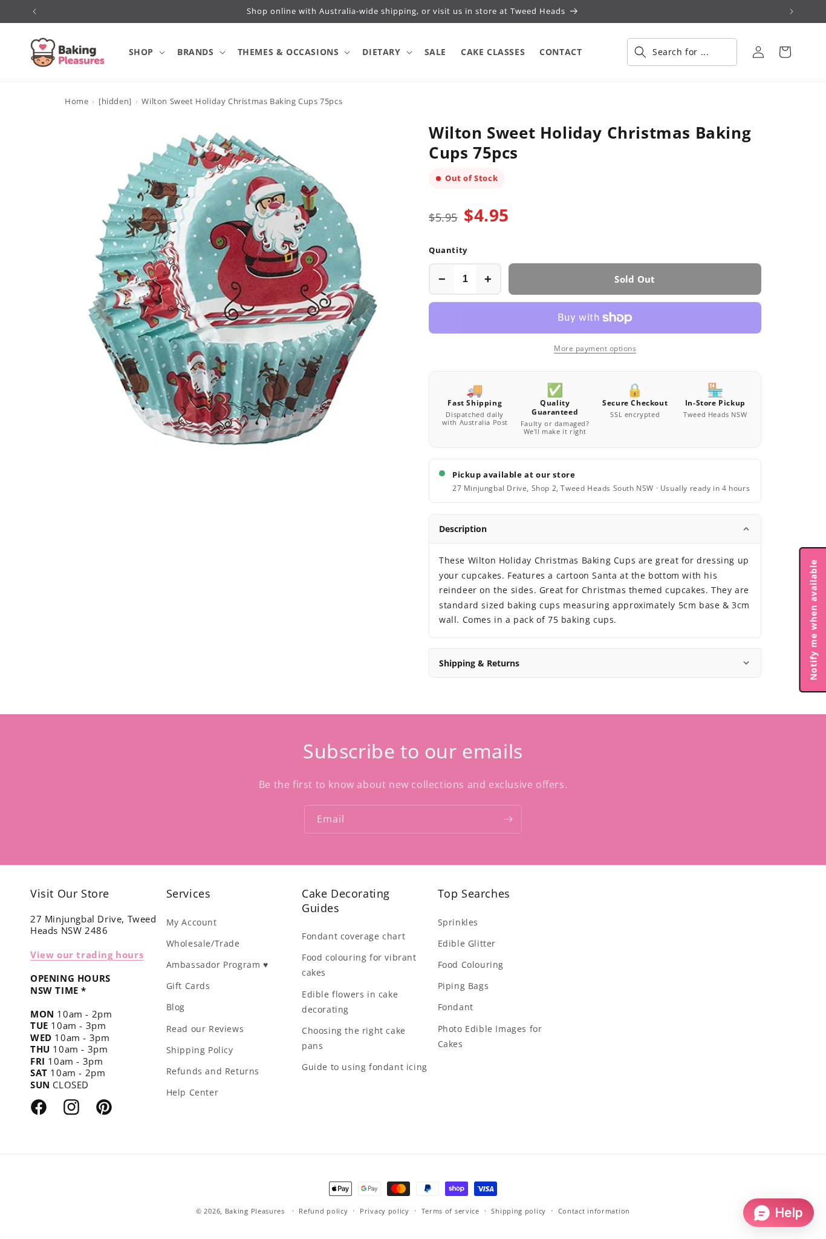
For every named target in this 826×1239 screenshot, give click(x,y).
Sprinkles (458, 922)
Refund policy (323, 1210)
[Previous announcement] (34, 11)
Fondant (455, 1007)
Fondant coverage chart (353, 936)
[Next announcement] (791, 11)
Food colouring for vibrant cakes (359, 964)
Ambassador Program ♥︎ (217, 964)
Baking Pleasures (255, 1210)
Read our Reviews (205, 1028)
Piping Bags (463, 985)
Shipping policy (518, 1210)
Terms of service (450, 1210)
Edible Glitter (467, 943)
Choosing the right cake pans (354, 1038)
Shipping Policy (199, 1050)
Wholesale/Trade (203, 943)
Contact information (594, 1210)
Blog (175, 1007)
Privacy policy (384, 1210)
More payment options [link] (595, 348)
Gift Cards (188, 985)
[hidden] (115, 101)
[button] (146, 52)
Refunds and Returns (212, 1071)
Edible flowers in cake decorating (350, 1001)
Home (76, 101)
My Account (191, 922)
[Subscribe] (508, 819)
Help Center (192, 1092)
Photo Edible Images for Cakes (490, 1036)
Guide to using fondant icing (365, 1067)
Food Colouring (471, 964)
